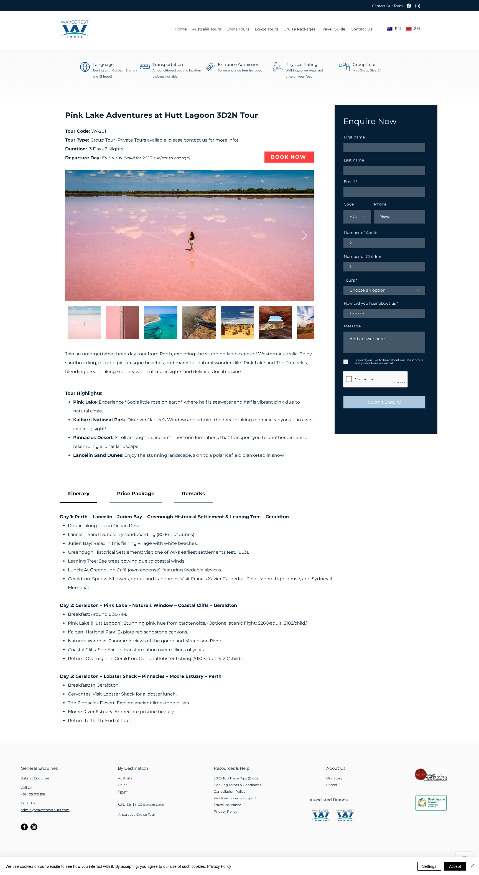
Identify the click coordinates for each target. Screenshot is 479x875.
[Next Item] (304, 235)
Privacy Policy (219, 866)
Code (349, 204)
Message (352, 326)
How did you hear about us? (371, 303)
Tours (349, 280)
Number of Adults (361, 233)
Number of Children (363, 256)
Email (349, 182)
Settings (429, 866)
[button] (387, 6)
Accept (455, 866)
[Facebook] (409, 6)
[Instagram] (418, 6)
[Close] (472, 866)
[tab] (78, 494)
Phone (380, 204)
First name (354, 137)
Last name (354, 160)
